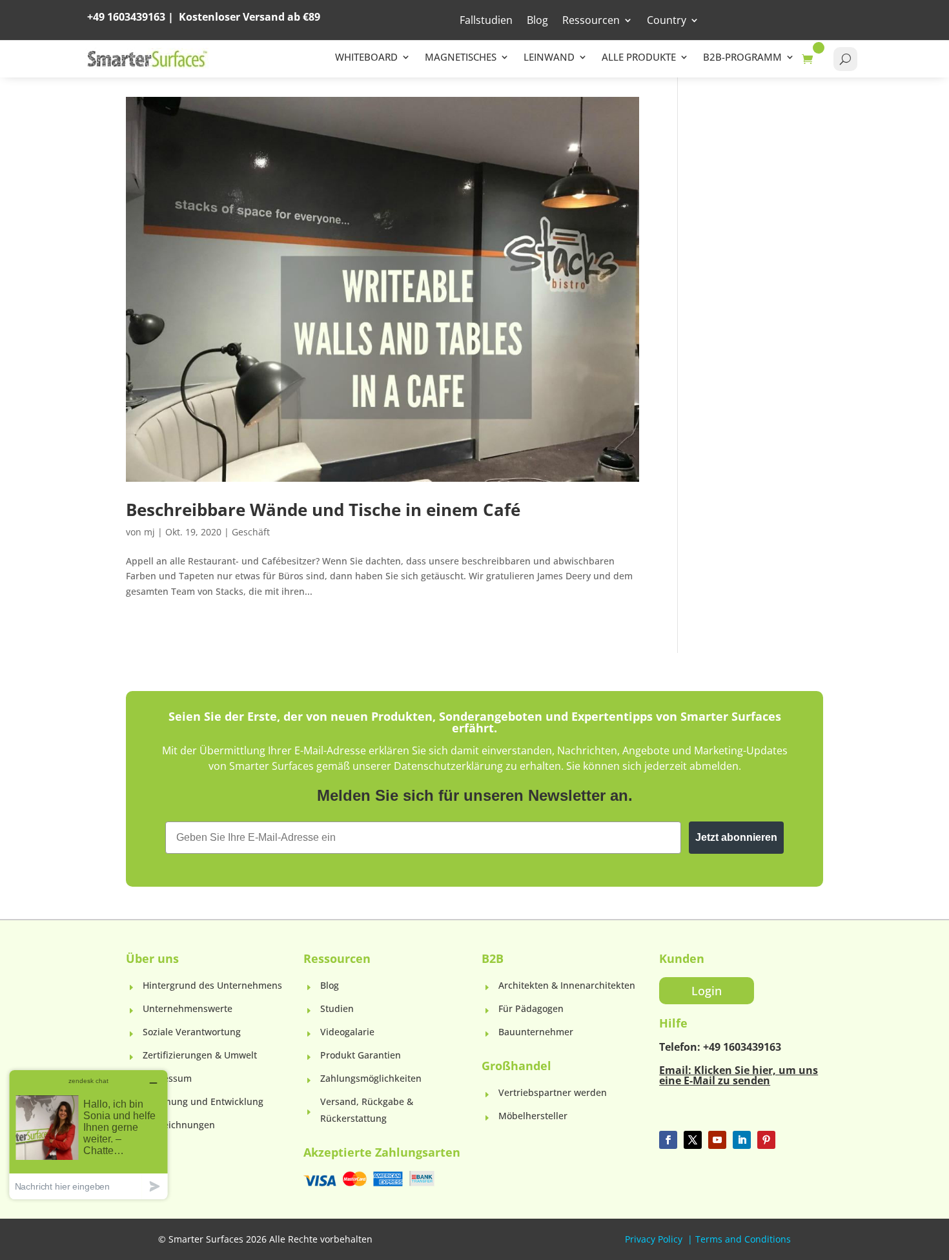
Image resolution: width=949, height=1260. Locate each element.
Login (738, 19)
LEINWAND (549, 57)
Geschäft (251, 532)
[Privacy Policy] (683, 1239)
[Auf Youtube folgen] (717, 1140)
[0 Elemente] (810, 59)
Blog (537, 21)
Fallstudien (486, 21)
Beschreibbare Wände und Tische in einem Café (323, 509)
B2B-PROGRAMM (742, 57)
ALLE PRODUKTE (639, 57)
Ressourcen (591, 21)
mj (149, 532)
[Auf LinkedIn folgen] (742, 1140)
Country (666, 21)
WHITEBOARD (366, 57)
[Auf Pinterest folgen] (766, 1140)
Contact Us (821, 19)
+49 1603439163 (126, 17)
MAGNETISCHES (460, 57)
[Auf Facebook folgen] (668, 1140)
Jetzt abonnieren (736, 837)
